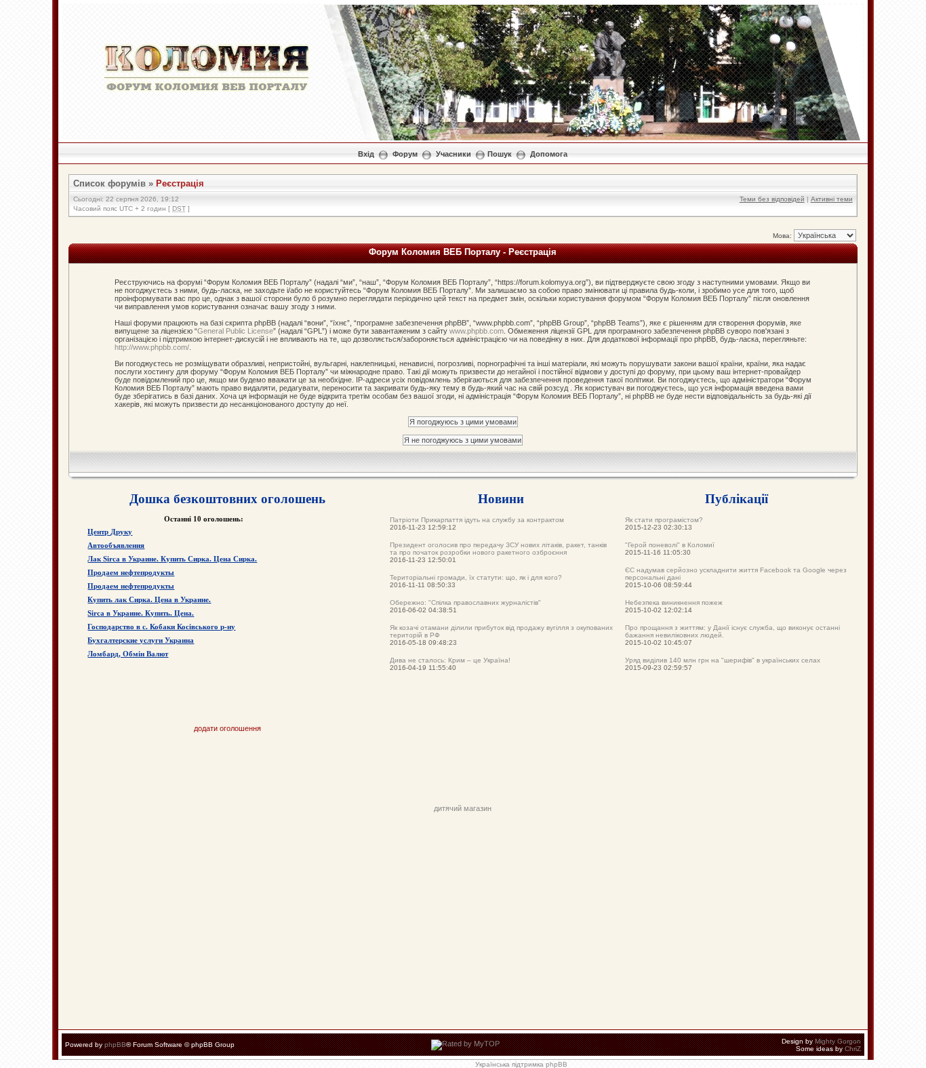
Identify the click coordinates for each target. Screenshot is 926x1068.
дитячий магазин (462, 808)
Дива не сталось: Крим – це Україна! (450, 660)
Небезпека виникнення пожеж (674, 602)
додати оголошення (227, 728)
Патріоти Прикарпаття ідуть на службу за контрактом (477, 519)
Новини (501, 498)
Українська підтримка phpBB (521, 1064)
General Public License (235, 331)
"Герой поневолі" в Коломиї (669, 545)
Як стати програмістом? (664, 519)
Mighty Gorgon (838, 1041)
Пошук (499, 154)
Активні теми (832, 199)
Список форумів (109, 183)
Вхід (366, 154)
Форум (405, 154)
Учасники (453, 154)
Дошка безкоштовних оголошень (227, 498)
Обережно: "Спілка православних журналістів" (465, 602)
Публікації (736, 498)
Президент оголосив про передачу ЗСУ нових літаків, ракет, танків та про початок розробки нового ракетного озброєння (498, 548)
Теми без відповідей (772, 199)
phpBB (115, 1044)
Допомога (548, 154)
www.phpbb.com (476, 331)
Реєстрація (180, 183)
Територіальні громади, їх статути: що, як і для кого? (476, 577)
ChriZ (853, 1048)
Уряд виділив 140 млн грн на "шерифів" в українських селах (722, 660)
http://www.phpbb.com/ (152, 347)
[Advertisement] (463, 773)
